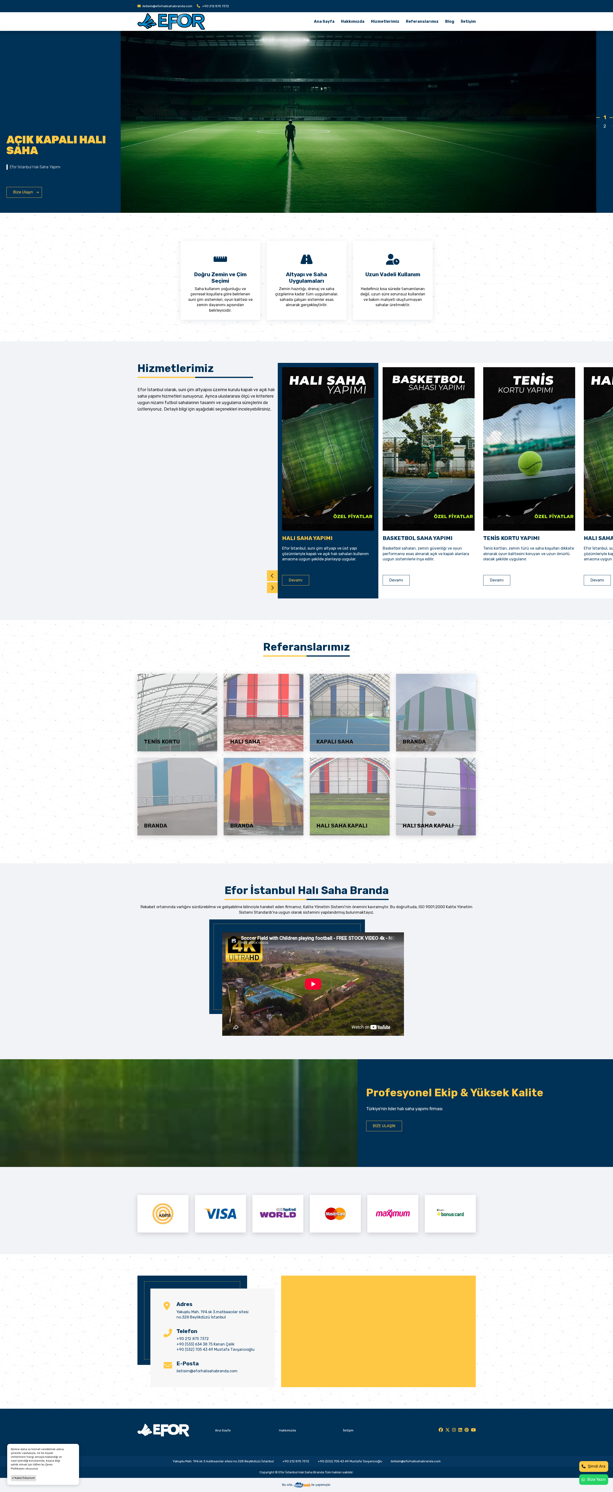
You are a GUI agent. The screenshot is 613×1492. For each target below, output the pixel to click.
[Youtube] (473, 1430)
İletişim (468, 21)
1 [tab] (604, 117)
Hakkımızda (352, 21)
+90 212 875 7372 (215, 6)
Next (272, 587)
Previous (272, 575)
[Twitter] (447, 1430)
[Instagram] (454, 1430)
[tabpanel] (298, 122)
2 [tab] (604, 126)
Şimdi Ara (596, 1466)
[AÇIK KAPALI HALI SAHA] (358, 130)
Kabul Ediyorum (24, 1478)
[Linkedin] (460, 1430)
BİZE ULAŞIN (384, 1126)
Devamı (94, 580)
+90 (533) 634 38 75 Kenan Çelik (205, 1344)
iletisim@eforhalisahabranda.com (167, 6)
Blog (449, 21)
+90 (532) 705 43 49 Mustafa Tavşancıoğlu (215, 1349)
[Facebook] (441, 1430)
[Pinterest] (467, 1430)
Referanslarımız (422, 21)
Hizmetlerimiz (385, 21)
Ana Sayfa (324, 21)
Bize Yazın (596, 1479)
